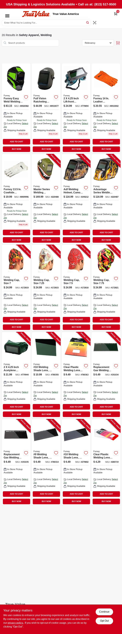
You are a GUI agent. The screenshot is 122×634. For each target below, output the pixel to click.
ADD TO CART (16, 142)
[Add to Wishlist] (26, 97)
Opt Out (104, 620)
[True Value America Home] (36, 14)
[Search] (87, 22)
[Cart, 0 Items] (115, 13)
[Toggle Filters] (118, 43)
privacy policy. (16, 622)
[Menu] (7, 16)
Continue (104, 611)
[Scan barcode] (94, 22)
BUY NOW (16, 149)
